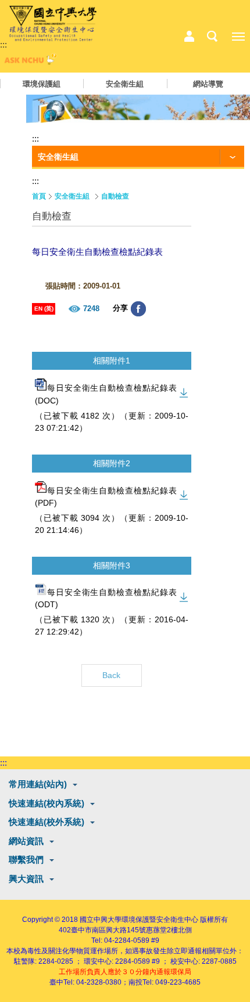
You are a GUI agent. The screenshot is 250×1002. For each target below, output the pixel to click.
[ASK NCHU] (29, 62)
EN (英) (43, 308)
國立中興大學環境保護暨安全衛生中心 (139, 920)
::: (3, 44)
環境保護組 (41, 84)
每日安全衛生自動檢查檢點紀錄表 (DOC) (106, 394)
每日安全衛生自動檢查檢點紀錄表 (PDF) (106, 496)
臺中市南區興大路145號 (108, 930)
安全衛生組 (125, 84)
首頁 (39, 196)
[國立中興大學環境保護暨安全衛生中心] (53, 24)
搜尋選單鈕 (212, 36)
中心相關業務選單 (189, 36)
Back (111, 675)
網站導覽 (208, 84)
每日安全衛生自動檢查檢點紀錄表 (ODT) (106, 598)
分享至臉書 (138, 308)
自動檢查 (115, 196)
